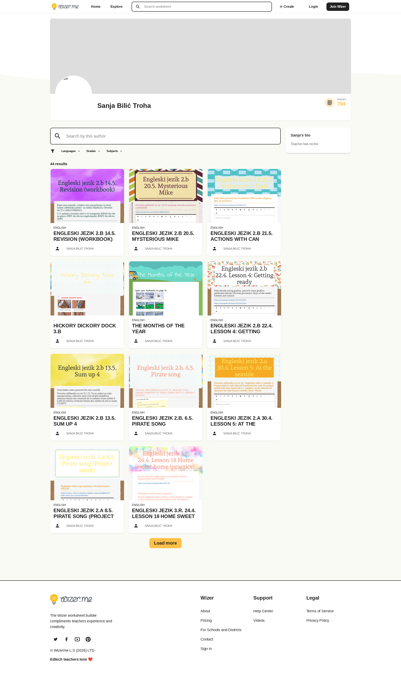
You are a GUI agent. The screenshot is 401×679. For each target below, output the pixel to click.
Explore (116, 6)
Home (95, 6)
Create (286, 6)
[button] (87, 196)
